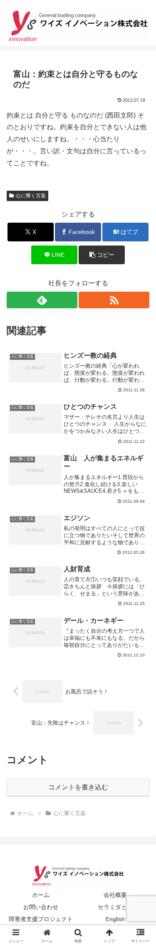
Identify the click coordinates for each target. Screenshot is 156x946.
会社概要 (115, 895)
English (115, 919)
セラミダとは (115, 907)
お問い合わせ (40, 907)
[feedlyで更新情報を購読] (42, 300)
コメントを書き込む (78, 787)
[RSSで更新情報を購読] (114, 300)
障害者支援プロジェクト (41, 919)
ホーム (41, 895)
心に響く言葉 (31, 196)
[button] (102, 255)
